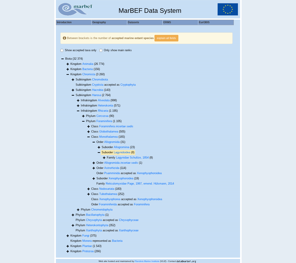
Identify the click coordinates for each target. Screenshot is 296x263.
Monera (87, 240)
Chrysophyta (94, 220)
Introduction (64, 22)
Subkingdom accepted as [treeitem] (106, 84)
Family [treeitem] (130, 157)
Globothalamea (108, 131)
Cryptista (97, 84)
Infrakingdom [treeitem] (99, 100)
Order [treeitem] (119, 162)
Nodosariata (106, 188)
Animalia (87, 63)
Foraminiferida (108, 204)
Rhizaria (103, 110)
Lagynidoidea (122, 152)
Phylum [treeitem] (100, 116)
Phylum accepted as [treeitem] (107, 220)
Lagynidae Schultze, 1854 (132, 157)
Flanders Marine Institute (147, 261)
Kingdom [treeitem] (87, 63)
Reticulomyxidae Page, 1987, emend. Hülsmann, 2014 (140, 183)
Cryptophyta (128, 84)
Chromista (88, 74)
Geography (99, 22)
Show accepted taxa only (80, 50)
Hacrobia (97, 89)
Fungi (85, 235)
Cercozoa (102, 116)
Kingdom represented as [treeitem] (96, 240)
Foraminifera (104, 121)
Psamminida (112, 173)
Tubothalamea (108, 194)
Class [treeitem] (112, 126)
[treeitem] (111, 142)
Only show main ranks (118, 50)
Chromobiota (100, 79)
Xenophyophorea (109, 199)
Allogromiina (121, 147)
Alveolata (104, 100)
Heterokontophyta (97, 225)
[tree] (146, 155)
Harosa (96, 95)
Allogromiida (112, 142)
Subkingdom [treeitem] (92, 79)
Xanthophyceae (128, 230)
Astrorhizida (111, 168)
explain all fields (166, 38)
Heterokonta (105, 105)
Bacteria (87, 69)
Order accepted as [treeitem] (129, 173)
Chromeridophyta (101, 209)
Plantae (87, 246)
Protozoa (88, 251)
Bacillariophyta (95, 214)
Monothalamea (108, 136)
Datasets (133, 22)
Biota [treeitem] (74, 58)
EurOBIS (204, 22)
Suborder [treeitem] (118, 147)
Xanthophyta (94, 230)
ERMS (167, 22)
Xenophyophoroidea (149, 173)
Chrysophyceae (128, 220)
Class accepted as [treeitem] (126, 199)
